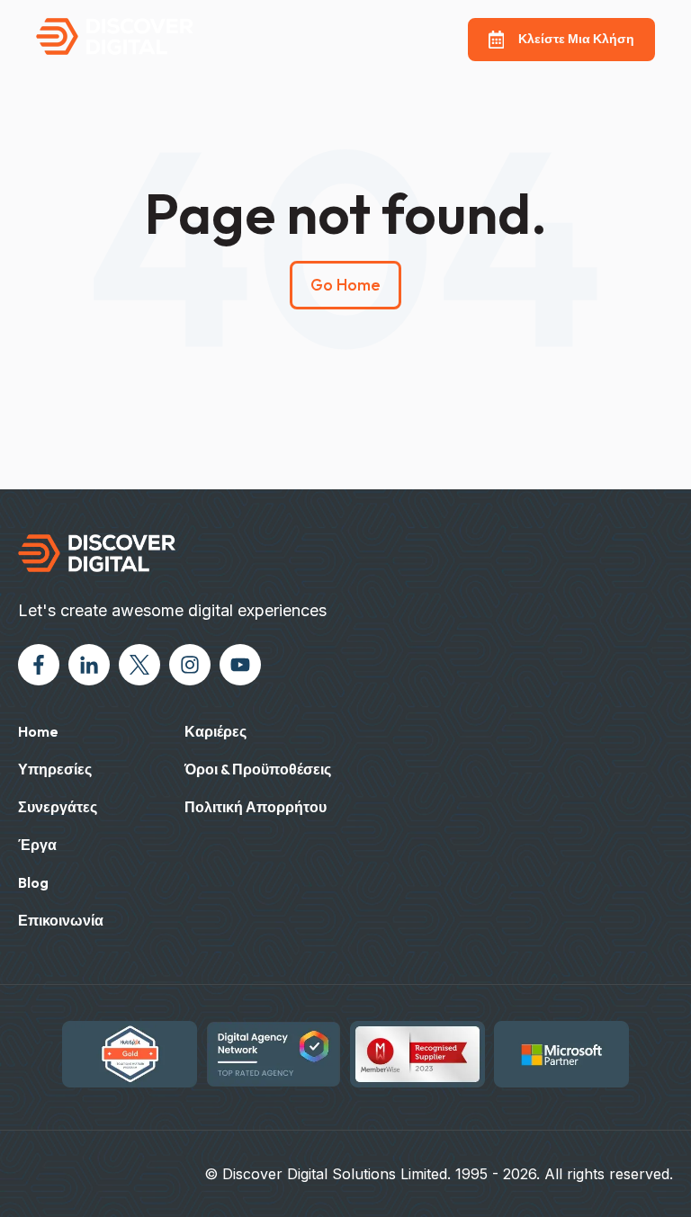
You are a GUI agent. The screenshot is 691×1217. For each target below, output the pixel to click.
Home (38, 731)
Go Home (345, 284)
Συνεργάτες (57, 807)
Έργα (37, 845)
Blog (33, 882)
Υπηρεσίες (55, 769)
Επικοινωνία (60, 920)
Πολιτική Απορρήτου (255, 807)
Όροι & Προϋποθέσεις (257, 769)
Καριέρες (215, 731)
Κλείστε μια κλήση (576, 39)
